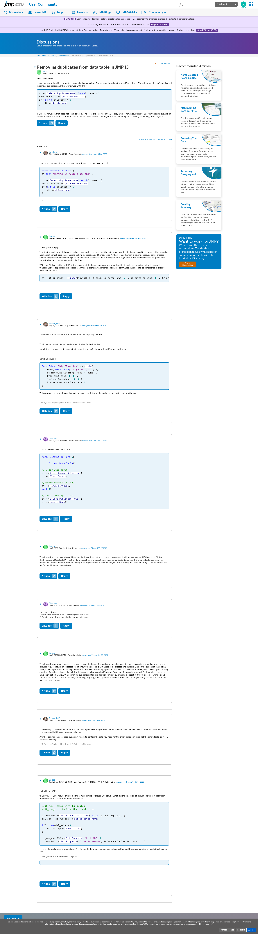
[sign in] (243, 4)
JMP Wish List (130, 12)
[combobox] (197, 4)
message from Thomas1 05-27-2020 (94, 548)
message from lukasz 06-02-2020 (92, 605)
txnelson (53, 152)
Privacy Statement (123, 922)
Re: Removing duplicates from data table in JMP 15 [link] (93, 55)
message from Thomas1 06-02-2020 (94, 655)
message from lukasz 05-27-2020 (94, 326)
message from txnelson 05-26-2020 (132, 238)
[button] (34, 67)
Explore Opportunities (187, 264)
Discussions (16, 12)
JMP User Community (46, 55)
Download (70, 19)
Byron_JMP (54, 323)
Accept (251, 929)
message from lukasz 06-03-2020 (93, 720)
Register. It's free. (159, 24)
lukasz (45, 71)
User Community (43, 4)
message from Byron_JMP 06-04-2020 (130, 782)
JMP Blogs (104, 12)
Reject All (241, 929)
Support (62, 12)
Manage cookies (227, 929)
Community (156, 12)
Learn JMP (40, 12)
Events (81, 12)
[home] (14, 4)
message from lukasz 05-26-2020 (94, 154)
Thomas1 (53, 438)
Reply (61, 123)
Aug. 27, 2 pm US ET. (207, 30)
